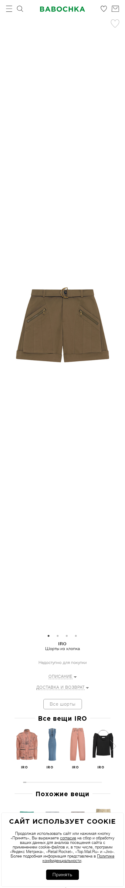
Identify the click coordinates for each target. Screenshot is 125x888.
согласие (68, 838)
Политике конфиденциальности (78, 858)
